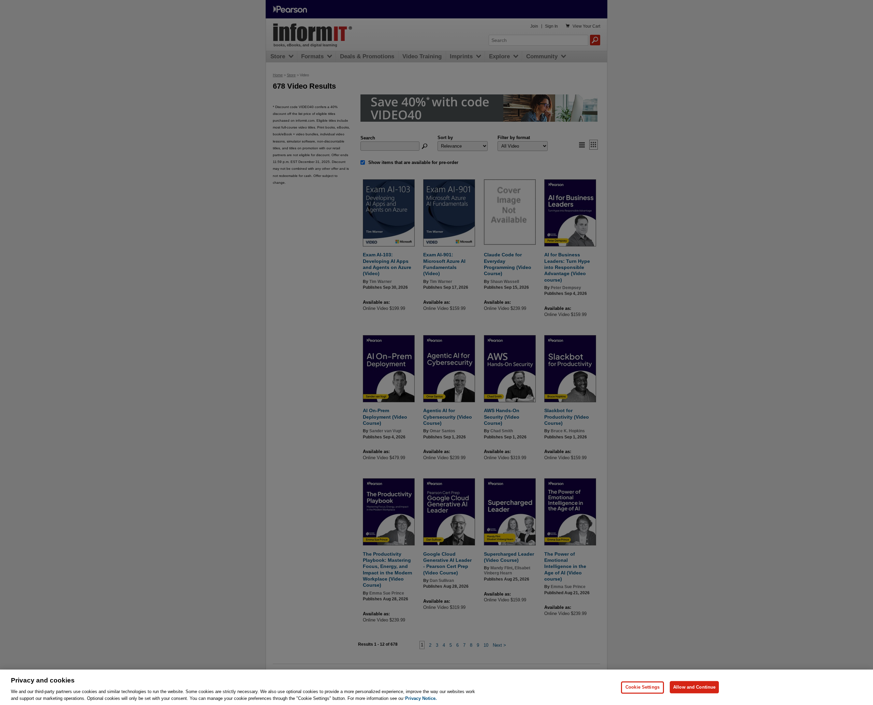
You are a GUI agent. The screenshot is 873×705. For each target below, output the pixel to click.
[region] (436, 687)
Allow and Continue (694, 687)
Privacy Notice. (421, 698)
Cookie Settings (642, 687)
